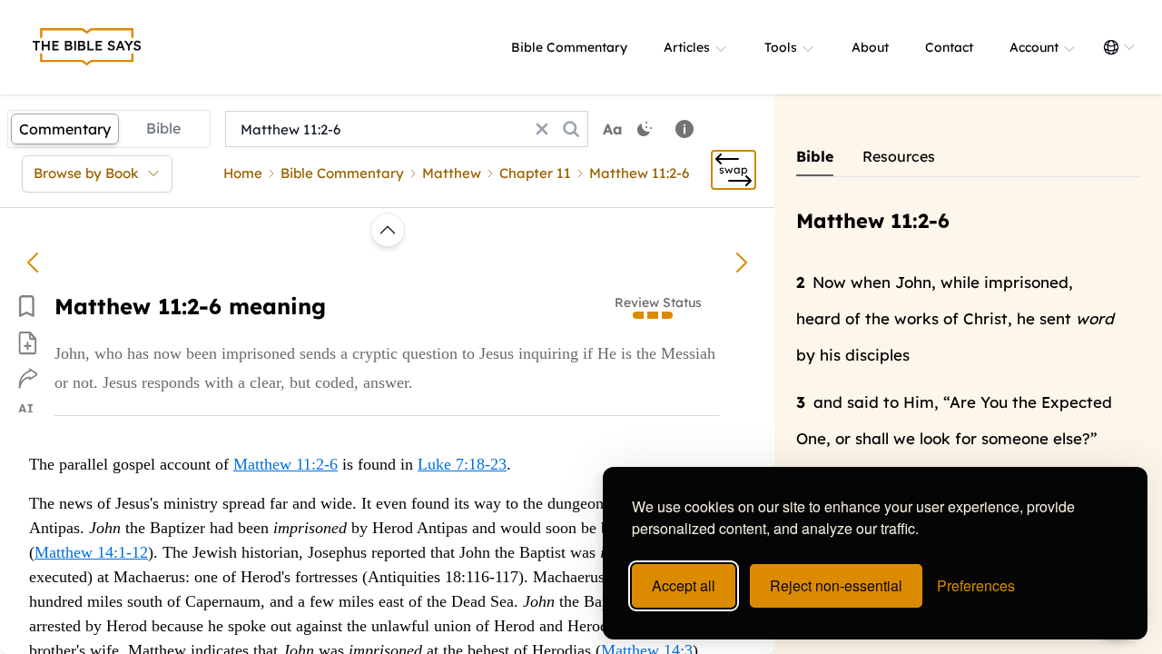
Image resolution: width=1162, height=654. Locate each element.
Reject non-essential (836, 585)
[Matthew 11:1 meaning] (32, 262)
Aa (613, 129)
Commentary (65, 129)
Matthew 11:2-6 (285, 464)
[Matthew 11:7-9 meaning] (741, 262)
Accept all (683, 585)
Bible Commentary (569, 47)
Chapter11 (535, 173)
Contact (949, 47)
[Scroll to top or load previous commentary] (387, 230)
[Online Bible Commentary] (87, 47)
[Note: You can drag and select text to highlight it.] (684, 129)
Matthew (451, 173)
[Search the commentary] (571, 129)
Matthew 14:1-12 (91, 552)
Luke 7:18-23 (462, 464)
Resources (898, 156)
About (870, 47)
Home (242, 173)
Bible (163, 128)
